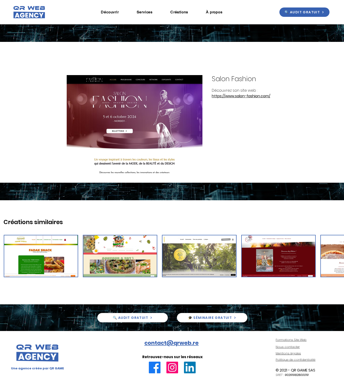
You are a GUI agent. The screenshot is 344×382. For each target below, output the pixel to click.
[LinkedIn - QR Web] (190, 367)
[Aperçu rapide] (41, 256)
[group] (172, 256)
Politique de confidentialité (295, 359)
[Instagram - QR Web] (172, 367)
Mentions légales (288, 353)
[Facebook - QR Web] (155, 367)
